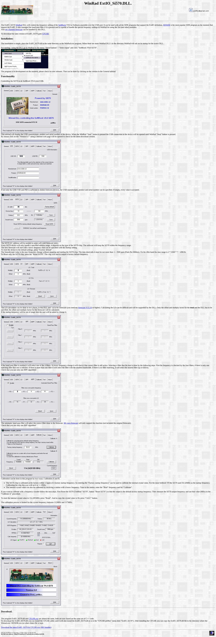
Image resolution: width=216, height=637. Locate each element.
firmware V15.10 (85, 308)
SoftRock (62, 25)
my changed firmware (13, 29)
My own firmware (71, 423)
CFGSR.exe (33, 619)
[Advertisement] (108, 13)
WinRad (19, 25)
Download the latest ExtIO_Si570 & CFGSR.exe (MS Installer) (26, 627)
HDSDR (166, 25)
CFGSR (45, 34)
